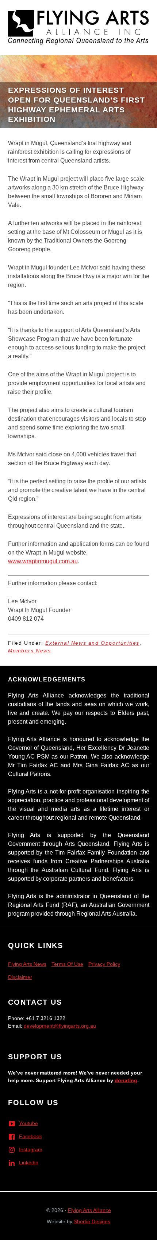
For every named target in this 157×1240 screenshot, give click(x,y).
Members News (29, 650)
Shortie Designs (92, 1221)
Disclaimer (20, 977)
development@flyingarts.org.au (60, 1026)
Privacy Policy (104, 964)
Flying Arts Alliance (89, 1210)
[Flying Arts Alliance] (78, 25)
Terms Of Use (67, 964)
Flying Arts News (27, 964)
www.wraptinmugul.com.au (43, 561)
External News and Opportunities (92, 643)
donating (126, 1080)
